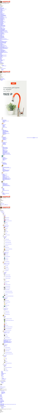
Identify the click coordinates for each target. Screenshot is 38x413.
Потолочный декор (6, 309)
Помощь (1, 402)
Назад (3, 212)
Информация (1, 399)
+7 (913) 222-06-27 (2, 78)
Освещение (5, 273)
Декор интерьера (5, 298)
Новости (1, 398)
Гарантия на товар (2, 401)
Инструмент (5, 356)
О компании (1, 397)
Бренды (1, 395)
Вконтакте (2, 69)
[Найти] (0, 4)
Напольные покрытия (6, 226)
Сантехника (5, 237)
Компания (1, 396)
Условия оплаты (2, 400)
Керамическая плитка (6, 253)
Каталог (1, 394)
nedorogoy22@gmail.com (3, 68)
